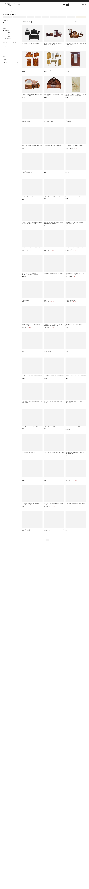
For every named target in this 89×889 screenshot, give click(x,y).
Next (59, 539)
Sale (70, 8)
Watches (49, 8)
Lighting (35, 8)
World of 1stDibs (63, 8)
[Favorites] (83, 4)
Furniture (28, 8)
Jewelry (44, 8)
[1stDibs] (7, 4)
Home (4, 11)
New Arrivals (21, 8)
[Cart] (85, 4)
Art (39, 8)
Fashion (55, 8)
